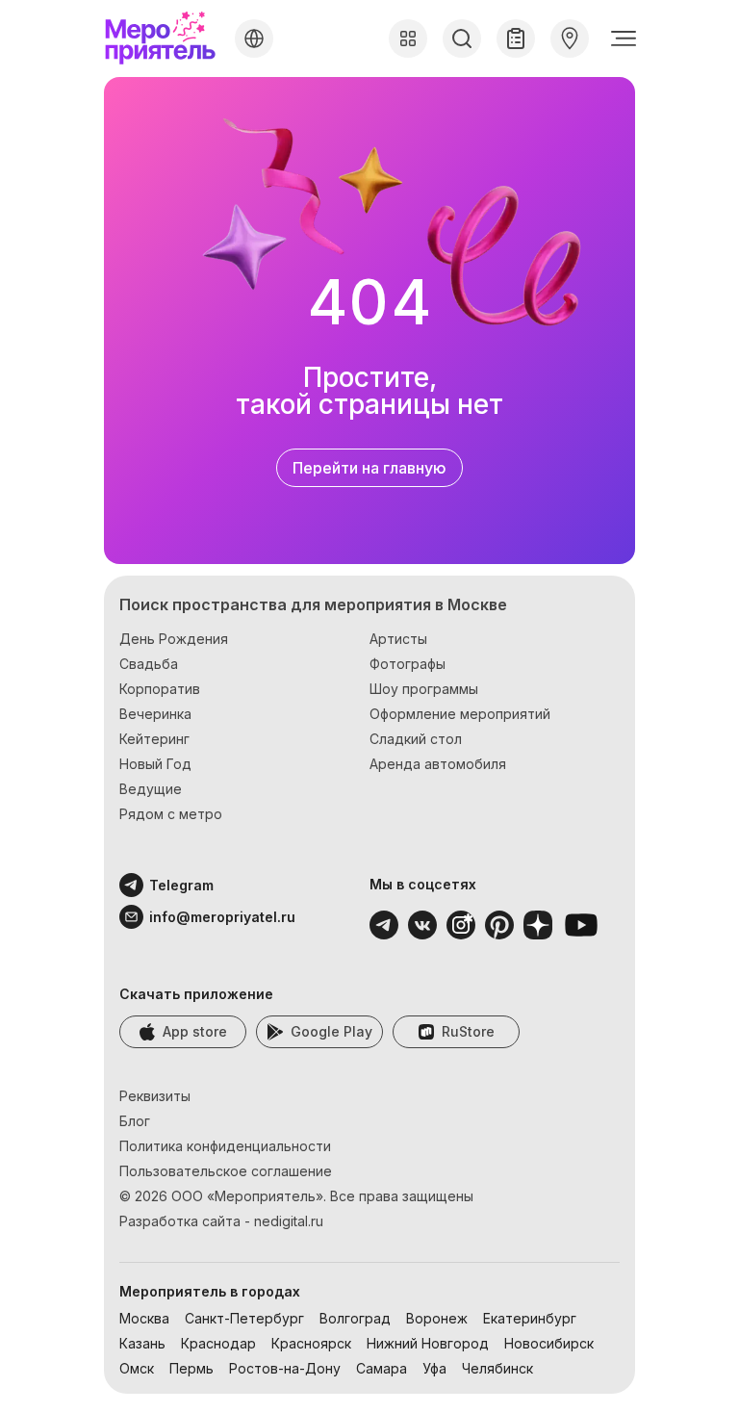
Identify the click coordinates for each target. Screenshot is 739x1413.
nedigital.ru (288, 1221)
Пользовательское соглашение (225, 1171)
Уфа (434, 1368)
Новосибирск (549, 1343)
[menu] (623, 38)
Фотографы (408, 663)
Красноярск (311, 1343)
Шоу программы (424, 689)
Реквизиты (155, 1096)
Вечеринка (155, 714)
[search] (462, 38)
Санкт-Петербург (244, 1318)
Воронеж (437, 1318)
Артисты (398, 638)
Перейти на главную (369, 467)
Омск (136, 1368)
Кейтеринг (154, 739)
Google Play (331, 1031)
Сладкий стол (416, 739)
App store (195, 1031)
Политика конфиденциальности (225, 1146)
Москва (144, 1318)
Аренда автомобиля (438, 764)
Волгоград (355, 1318)
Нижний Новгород (428, 1343)
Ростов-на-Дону (285, 1368)
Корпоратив (159, 689)
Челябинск (497, 1368)
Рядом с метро (170, 814)
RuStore (468, 1031)
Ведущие (150, 789)
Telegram (181, 885)
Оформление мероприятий (460, 714)
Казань (142, 1343)
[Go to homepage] (165, 38)
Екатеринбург (529, 1318)
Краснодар (218, 1343)
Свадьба (148, 663)
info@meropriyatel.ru (196, 917)
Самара (381, 1368)
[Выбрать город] (254, 38)
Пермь (191, 1368)
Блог (134, 1121)
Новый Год (155, 764)
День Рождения (173, 638)
